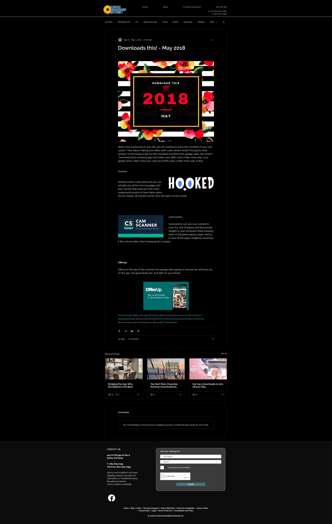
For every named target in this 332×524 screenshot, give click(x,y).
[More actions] (212, 39)
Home (126, 508)
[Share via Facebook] (119, 331)
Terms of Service (165, 511)
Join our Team (202, 508)
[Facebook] (111, 498)
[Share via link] (138, 331)
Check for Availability (185, 508)
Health (175, 22)
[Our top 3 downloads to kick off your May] (208, 368)
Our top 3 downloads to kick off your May (207, 385)
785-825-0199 (220, 11)
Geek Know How (150, 22)
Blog (133, 508)
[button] (223, 22)
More (212, 22)
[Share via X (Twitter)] (125, 331)
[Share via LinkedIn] (132, 331)
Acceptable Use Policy (183, 511)
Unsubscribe (144, 511)
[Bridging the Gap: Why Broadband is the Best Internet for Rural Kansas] (124, 368)
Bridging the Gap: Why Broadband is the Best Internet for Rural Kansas (122, 385)
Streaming (188, 22)
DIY (136, 22)
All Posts (108, 22)
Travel (165, 22)
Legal (154, 511)
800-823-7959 (124, 467)
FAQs (139, 508)
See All (224, 353)
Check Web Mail (167, 508)
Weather (201, 22)
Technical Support (151, 508)
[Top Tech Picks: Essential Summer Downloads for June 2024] (166, 368)
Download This (124, 22)
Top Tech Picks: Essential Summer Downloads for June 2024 (163, 385)
